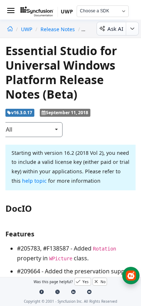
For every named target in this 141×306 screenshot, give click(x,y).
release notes (57, 29)
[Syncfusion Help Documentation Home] (39, 13)
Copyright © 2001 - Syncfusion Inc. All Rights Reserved (70, 301)
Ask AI (115, 28)
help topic (34, 180)
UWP (27, 29)
